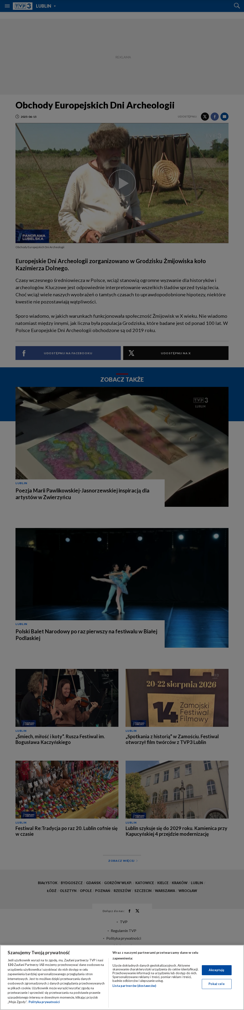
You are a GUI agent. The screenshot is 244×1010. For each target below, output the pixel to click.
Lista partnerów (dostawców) (134, 986)
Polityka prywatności (44, 1002)
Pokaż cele (216, 984)
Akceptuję (216, 970)
